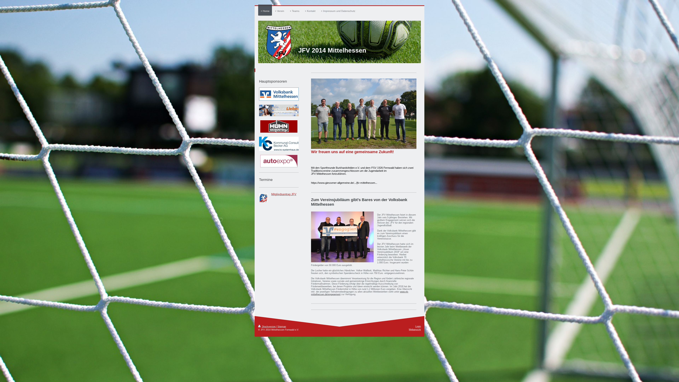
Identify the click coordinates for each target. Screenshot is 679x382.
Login (418, 326)
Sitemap (281, 326)
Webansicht (415, 329)
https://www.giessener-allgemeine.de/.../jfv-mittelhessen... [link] (344, 182)
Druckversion (268, 326)
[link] (340, 167)
